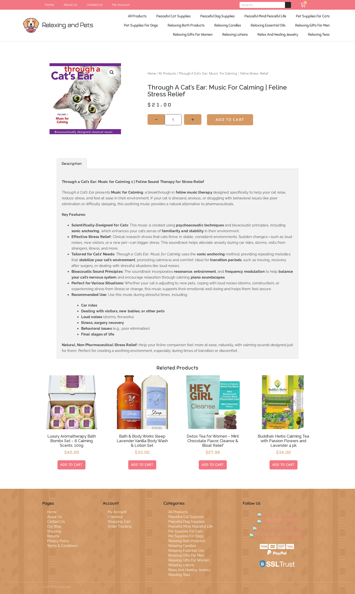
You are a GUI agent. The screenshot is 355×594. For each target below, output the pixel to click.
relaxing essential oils (268, 25)
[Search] (288, 5)
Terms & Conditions (62, 546)
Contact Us (56, 522)
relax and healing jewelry (277, 34)
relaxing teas (319, 34)
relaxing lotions (235, 34)
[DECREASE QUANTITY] (156, 119)
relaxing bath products (186, 25)
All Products (137, 16)
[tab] (72, 163)
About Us (54, 517)
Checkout (115, 517)
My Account (117, 512)
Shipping (54, 531)
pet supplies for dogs (141, 25)
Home (152, 73)
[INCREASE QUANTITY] (192, 119)
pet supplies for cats (313, 16)
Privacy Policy (58, 541)
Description (72, 163)
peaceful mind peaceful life (265, 16)
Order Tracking (119, 526)
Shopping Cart (119, 522)
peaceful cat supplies (173, 16)
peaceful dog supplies (217, 16)
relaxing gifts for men (312, 25)
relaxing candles (227, 25)
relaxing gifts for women (193, 34)
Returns (53, 536)
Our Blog (54, 526)
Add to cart (230, 119)
